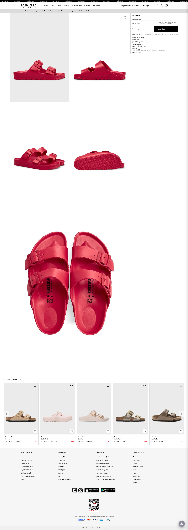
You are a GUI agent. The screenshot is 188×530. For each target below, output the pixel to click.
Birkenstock (136, 15)
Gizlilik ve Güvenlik (27, 467)
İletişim (60, 473)
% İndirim (87, 6)
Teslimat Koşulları (26, 473)
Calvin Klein (136, 460)
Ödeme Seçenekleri (160, 34)
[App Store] (91, 491)
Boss (134, 470)
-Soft (83, 528)
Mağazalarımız (77, 6)
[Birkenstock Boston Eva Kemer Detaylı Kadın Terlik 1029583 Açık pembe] (57, 409)
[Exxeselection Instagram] (80, 491)
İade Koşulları (148, 34)
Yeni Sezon (96, 6)
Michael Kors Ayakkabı (103, 463)
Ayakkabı (38, 11)
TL (153, 5)
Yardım (136, 5)
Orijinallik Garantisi (64, 479)
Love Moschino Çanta (103, 457)
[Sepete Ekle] (35, 431)
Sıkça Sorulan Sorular (28, 476)
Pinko (135, 483)
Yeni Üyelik (61, 470)
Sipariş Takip (62, 457)
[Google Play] (108, 491)
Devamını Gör (136, 52)
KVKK (23, 479)
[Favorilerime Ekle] (35, 385)
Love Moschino (138, 479)
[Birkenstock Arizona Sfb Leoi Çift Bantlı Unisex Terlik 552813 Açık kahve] (167, 409)
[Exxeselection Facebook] (74, 491)
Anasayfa (23, 11)
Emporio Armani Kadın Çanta (105, 467)
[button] (6, 414)
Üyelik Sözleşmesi (27, 470)
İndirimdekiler (62, 463)
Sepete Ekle (161, 29)
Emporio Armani (138, 457)
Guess (135, 463)
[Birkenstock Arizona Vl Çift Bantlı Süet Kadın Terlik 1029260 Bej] (21, 409)
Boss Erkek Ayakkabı (102, 460)
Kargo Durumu (126, 5)
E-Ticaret (87, 528)
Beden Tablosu (173, 34)
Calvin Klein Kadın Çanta (103, 476)
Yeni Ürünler (62, 460)
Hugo (135, 473)
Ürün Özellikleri (137, 34)
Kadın (52, 6)
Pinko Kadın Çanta (101, 473)
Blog (59, 476)
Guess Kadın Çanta (102, 470)
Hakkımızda (25, 457)
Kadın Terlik (8, 439)
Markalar (67, 6)
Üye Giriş (61, 467)
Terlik (45, 11)
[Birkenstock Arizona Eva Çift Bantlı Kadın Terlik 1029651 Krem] (94, 409)
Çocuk (59, 6)
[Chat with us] (182, 524)
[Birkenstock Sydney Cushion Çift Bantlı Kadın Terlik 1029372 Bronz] (130, 409)
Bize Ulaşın (145, 5)
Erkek (46, 6)
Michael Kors (137, 476)
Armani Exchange (138, 467)
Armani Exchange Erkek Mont (105, 479)
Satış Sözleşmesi (26, 460)
